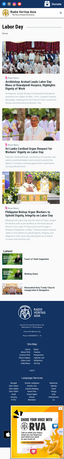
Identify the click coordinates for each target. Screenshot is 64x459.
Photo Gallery (24, 358)
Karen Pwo (32, 391)
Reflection (38, 360)
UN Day (37, 363)
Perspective (39, 355)
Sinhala (54, 386)
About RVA (25, 352)
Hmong (14, 397)
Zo (53, 400)
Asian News (13, 78)
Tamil (53, 389)
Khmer (32, 397)
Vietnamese (54, 397)
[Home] (19, 13)
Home (5, 33)
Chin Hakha (13, 389)
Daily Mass (25, 363)
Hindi (13, 394)
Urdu (54, 394)
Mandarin (32, 400)
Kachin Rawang (31, 389)
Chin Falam (13, 386)
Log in (32, 370)
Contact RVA (24, 355)
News (36, 349)
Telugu (53, 391)
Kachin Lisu (32, 386)
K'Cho (13, 400)
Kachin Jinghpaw (32, 383)
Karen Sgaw (32, 394)
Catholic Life (39, 358)
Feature (37, 352)
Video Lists (25, 360)
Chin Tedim (13, 391)
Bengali (14, 383)
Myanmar (54, 383)
